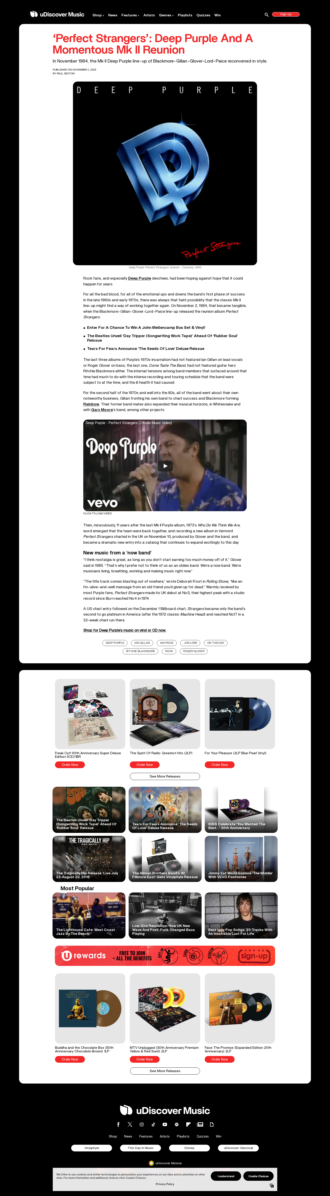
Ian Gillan (142, 643)
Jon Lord (190, 643)
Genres (165, 15)
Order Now (70, 765)
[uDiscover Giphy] (212, 1124)
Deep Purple (115, 643)
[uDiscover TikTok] (153, 1124)
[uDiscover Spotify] (177, 1124)
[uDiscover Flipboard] (188, 1124)
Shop (97, 15)
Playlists (185, 15)
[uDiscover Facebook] (118, 1124)
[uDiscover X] (130, 1124)
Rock (169, 651)
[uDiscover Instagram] (142, 1124)
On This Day (215, 643)
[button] (90, 723)
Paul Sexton (66, 73)
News (112, 15)
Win (217, 15)
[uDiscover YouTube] (165, 1124)
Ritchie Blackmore (140, 651)
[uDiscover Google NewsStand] (200, 1124)
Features (129, 15)
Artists (149, 15)
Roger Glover (194, 651)
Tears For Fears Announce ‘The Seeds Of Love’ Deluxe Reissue (145, 349)
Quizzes (203, 15)
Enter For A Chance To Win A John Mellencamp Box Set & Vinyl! (146, 328)
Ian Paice (167, 643)
